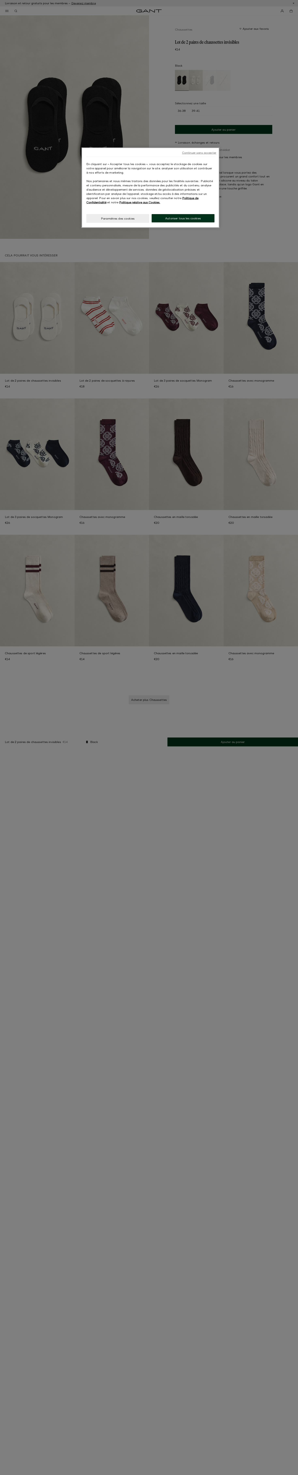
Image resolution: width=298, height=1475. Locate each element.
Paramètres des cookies (118, 218)
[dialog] (150, 187)
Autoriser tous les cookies (183, 218)
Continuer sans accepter (199, 152)
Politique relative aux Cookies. (139, 202)
